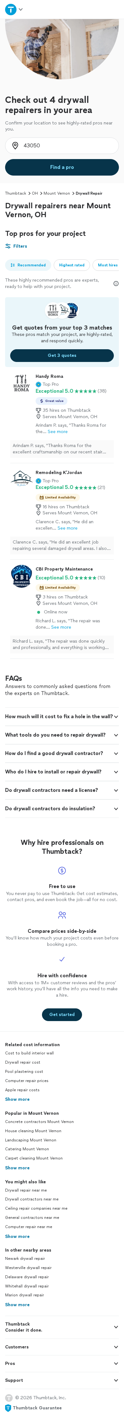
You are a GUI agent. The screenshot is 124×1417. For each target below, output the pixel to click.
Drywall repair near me (26, 1190)
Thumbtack (15, 193)
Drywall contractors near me (32, 1199)
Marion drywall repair (24, 1295)
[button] (47, 384)
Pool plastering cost (24, 1071)
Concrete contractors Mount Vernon (39, 1122)
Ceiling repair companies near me (36, 1208)
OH (35, 193)
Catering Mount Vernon (27, 1149)
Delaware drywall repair (27, 1277)
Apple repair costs (22, 1090)
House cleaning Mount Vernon (33, 1131)
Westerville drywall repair (28, 1268)
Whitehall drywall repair (27, 1286)
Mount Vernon (57, 193)
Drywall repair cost (22, 1062)
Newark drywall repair (25, 1258)
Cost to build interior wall (29, 1053)
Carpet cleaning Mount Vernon (34, 1158)
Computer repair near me (28, 1227)
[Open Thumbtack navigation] (14, 9)
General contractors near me (32, 1217)
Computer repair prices (26, 1081)
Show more (17, 1099)
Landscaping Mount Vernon (30, 1140)
